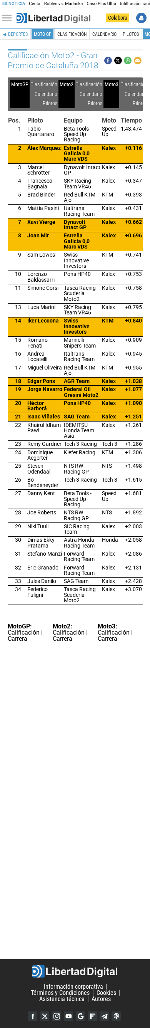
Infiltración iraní (135, 3)
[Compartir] (108, 60)
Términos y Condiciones (60, 992)
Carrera (17, 638)
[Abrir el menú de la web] (8, 18)
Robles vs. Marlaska (63, 3)
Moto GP (43, 34)
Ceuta (34, 3)
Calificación (24, 632)
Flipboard (92, 1016)
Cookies (106, 992)
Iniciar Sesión (141, 18)
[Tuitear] (118, 60)
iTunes (116, 1016)
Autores (101, 999)
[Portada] (53, 18)
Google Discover (80, 1016)
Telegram (104, 1016)
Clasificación (72, 34)
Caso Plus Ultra (101, 3)
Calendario (104, 34)
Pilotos (131, 34)
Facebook (32, 1016)
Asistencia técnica (62, 999)
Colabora (117, 18)
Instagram (56, 1016)
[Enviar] (128, 60)
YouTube (68, 1016)
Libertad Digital (75, 971)
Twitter (44, 1016)
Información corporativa (73, 986)
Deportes (18, 34)
